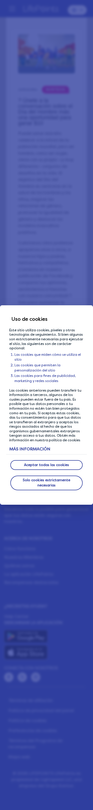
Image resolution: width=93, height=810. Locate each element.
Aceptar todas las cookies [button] (46, 465)
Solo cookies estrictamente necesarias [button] (46, 482)
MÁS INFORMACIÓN (29, 448)
